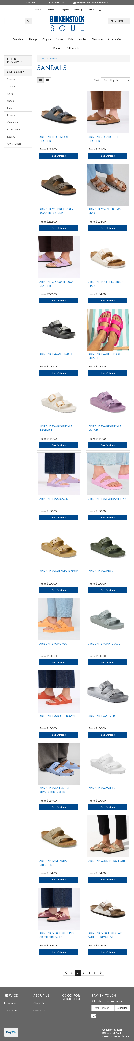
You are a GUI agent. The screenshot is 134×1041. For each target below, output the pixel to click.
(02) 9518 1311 (57, 2)
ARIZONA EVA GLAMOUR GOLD (58, 571)
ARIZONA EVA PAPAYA (53, 643)
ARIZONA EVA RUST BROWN (57, 715)
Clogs (45, 39)
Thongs (33, 39)
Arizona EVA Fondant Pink (107, 498)
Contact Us (52, 10)
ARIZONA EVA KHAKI (101, 571)
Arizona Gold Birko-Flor (106, 860)
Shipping (78, 10)
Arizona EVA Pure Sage (104, 643)
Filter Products (14, 60)
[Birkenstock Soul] (67, 22)
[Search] (28, 21)
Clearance (97, 39)
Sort (96, 80)
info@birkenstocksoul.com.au (92, 2)
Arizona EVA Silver (101, 715)
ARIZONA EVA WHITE (101, 788)
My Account (10, 1003)
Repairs (65, 10)
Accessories (114, 39)
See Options (59, 155)
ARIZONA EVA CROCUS (53, 498)
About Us (37, 10)
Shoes (59, 39)
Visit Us (90, 10)
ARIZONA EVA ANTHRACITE (56, 354)
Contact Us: (32, 2)
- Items (118, 20)
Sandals (17, 39)
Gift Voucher (74, 47)
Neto (127, 1036)
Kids (70, 39)
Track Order (10, 1010)
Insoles (82, 39)
